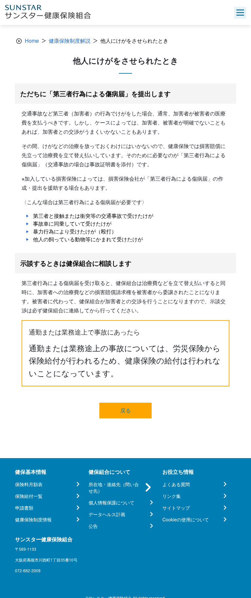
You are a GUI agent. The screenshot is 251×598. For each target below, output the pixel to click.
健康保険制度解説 (70, 40)
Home (32, 40)
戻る (125, 410)
